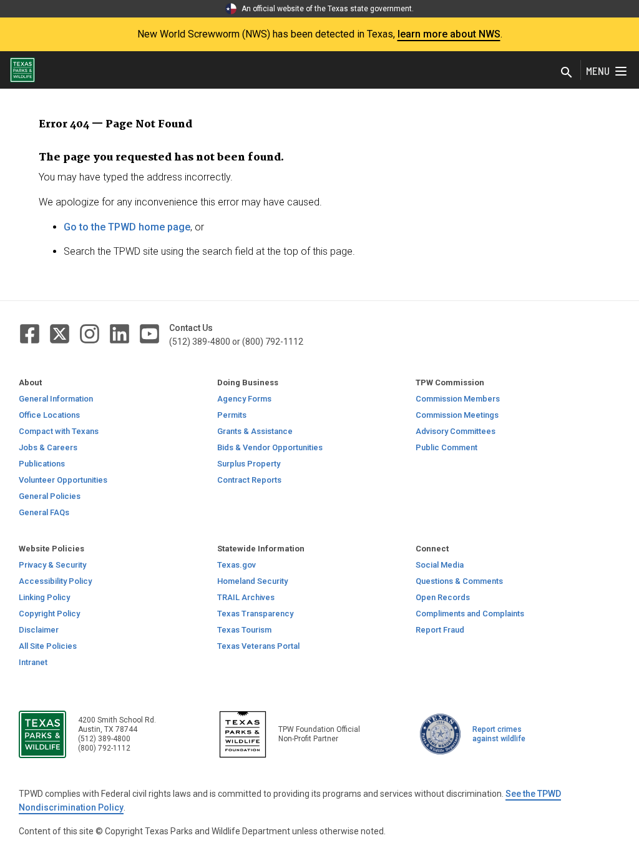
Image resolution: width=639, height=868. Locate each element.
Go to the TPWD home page (127, 227)
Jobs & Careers (48, 447)
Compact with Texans (59, 431)
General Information (56, 398)
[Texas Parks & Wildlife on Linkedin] (120, 333)
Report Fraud (440, 629)
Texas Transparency (255, 613)
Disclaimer (39, 629)
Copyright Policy (49, 613)
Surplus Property (248, 463)
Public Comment (446, 447)
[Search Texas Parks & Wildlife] (566, 72)
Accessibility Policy (55, 581)
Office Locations (49, 415)
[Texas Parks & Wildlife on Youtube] (149, 333)
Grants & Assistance (255, 431)
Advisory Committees (455, 431)
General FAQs (44, 512)
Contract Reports (249, 480)
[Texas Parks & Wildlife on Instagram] (90, 333)
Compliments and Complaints (470, 613)
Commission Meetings (457, 415)
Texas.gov (236, 565)
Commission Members (458, 398)
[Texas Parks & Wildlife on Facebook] (30, 333)
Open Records (443, 597)
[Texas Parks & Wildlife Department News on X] (60, 333)
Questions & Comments (459, 581)
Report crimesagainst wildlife (498, 734)
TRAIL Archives (246, 597)
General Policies (49, 496)
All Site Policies (48, 646)
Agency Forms (244, 398)
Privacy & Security (52, 565)
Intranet (33, 662)
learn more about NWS (449, 34)
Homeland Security (252, 581)
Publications (42, 463)
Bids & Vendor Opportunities (270, 447)
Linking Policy (44, 597)
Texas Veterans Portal (258, 646)
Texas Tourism (244, 629)
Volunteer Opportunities (63, 480)
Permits (231, 415)
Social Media (440, 565)
